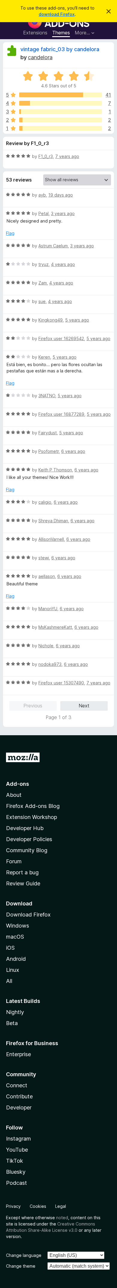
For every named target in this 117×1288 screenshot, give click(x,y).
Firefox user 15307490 (61, 682)
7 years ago (67, 156)
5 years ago (77, 319)
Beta (12, 1023)
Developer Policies (29, 839)
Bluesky (16, 1172)
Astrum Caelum (53, 245)
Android (16, 959)
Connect (16, 1085)
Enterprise (18, 1054)
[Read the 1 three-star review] (60, 111)
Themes (61, 33)
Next (84, 706)
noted (62, 1217)
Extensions (35, 33)
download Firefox (57, 14)
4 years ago (63, 264)
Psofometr (48, 451)
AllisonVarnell (51, 539)
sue (42, 301)
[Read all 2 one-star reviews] (60, 128)
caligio (44, 502)
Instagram (18, 1138)
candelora (40, 57)
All (9, 981)
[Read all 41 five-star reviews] (60, 94)
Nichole (45, 645)
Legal (60, 1206)
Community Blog (26, 850)
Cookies (38, 1206)
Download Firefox (28, 914)
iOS (10, 948)
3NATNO (46, 395)
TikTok (14, 1161)
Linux (12, 970)
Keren (44, 357)
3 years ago (63, 213)
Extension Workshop (31, 817)
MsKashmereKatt (55, 627)
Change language (23, 1255)
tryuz (43, 264)
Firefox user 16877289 (61, 414)
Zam (42, 282)
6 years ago (73, 451)
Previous (32, 706)
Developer (19, 1107)
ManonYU (47, 608)
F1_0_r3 (45, 156)
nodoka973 (50, 664)
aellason (46, 576)
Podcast (16, 1183)
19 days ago (60, 194)
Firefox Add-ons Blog (33, 806)
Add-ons (17, 784)
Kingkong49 (50, 319)
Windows (17, 925)
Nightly (15, 1012)
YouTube (17, 1150)
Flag (10, 233)
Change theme (20, 1266)
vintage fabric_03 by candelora (59, 49)
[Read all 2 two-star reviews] (60, 120)
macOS (15, 937)
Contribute (19, 1096)
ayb (42, 194)
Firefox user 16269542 (61, 338)
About (14, 795)
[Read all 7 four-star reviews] (60, 103)
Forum (14, 861)
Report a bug (22, 872)
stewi (43, 557)
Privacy (13, 1206)
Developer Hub (25, 828)
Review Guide (23, 883)
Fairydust (47, 432)
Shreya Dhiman (53, 520)
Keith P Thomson (55, 469)
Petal (43, 213)
